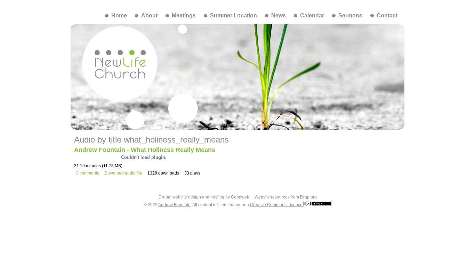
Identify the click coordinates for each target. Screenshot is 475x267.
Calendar (312, 15)
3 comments (87, 173)
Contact (387, 15)
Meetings (184, 15)
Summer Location (233, 15)
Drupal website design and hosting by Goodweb (204, 197)
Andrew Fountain (174, 204)
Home (119, 15)
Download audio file (123, 173)
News (278, 15)
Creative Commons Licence (277, 204)
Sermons (350, 15)
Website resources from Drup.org (286, 197)
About (149, 15)
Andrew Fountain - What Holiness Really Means (144, 149)
